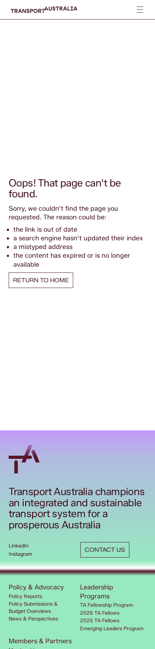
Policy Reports (25, 596)
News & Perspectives (33, 619)
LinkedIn (18, 546)
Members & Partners (40, 641)
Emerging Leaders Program (111, 629)
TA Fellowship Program (106, 605)
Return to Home (41, 280)
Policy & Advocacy (36, 587)
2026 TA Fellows (99, 613)
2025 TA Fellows (99, 621)
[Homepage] (44, 10)
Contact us (105, 549)
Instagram (20, 554)
